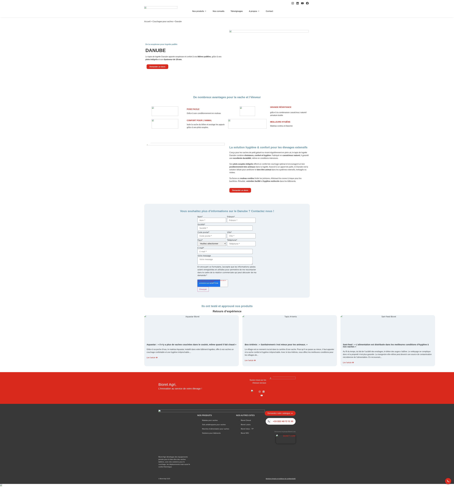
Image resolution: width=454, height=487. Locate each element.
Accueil (147, 21)
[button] (227, 485)
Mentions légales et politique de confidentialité (281, 479)
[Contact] (448, 481)
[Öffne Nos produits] (206, 11)
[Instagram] (292, 3)
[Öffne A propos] (259, 11)
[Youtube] (302, 3)
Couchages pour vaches (163, 21)
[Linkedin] (297, 3)
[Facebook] (307, 3)
